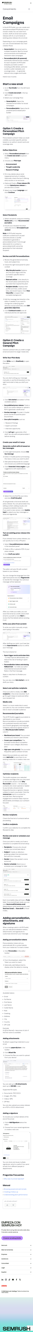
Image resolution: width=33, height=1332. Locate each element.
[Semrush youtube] (13, 1279)
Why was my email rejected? (14, 1179)
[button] (13, 1205)
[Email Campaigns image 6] (16, 492)
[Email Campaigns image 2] (17, 209)
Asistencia (4, 1259)
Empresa (4, 1254)
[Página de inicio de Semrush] (6, 3)
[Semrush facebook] (16, 1279)
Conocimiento (9, 9)
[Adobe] (4, 1285)
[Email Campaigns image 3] (17, 333)
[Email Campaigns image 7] (16, 529)
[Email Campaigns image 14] (16, 956)
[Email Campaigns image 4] (16, 374)
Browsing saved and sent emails (15, 1189)
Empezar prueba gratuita (12, 1238)
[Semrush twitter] (20, 1279)
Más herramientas (7, 1250)
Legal (3, 1268)
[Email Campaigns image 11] (16, 770)
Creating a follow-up (11, 1192)
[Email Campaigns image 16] (16, 1080)
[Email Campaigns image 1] (18, 121)
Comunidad (5, 1263)
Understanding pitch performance (16, 1194)
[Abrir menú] (31, 3)
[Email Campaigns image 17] (16, 1158)
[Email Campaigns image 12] (16, 811)
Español (3, 1272)
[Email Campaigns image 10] (16, 639)
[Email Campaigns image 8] (16, 565)
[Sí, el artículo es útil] (7, 1205)
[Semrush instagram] (6, 1279)
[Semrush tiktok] (9, 1279)
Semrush (4, 1245)
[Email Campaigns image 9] (18, 608)
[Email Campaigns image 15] (16, 989)
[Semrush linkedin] (2, 1279)
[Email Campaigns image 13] (16, 896)
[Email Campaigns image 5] (16, 396)
